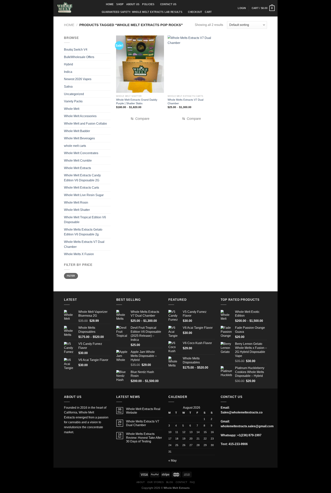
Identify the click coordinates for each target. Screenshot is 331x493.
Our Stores (155, 482)
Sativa (68, 86)
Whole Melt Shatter (77, 209)
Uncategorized (74, 94)
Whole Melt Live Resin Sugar (84, 195)
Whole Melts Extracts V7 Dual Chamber (84, 244)
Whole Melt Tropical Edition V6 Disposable (85, 220)
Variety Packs (73, 101)
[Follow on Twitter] (81, 442)
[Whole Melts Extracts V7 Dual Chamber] (191, 64)
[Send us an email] (88, 442)
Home (110, 4)
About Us (132, 4)
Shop (120, 4)
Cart (208, 12)
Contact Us (168, 4)
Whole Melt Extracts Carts (81, 187)
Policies (148, 4)
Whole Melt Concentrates (81, 153)
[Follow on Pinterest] (95, 442)
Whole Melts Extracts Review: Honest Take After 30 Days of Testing (144, 437)
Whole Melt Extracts (77, 168)
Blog (169, 482)
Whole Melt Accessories (80, 116)
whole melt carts (75, 145)
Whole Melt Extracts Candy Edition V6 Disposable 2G (82, 178)
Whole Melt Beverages (79, 138)
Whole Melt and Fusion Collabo (85, 123)
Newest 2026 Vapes (77, 79)
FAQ (192, 482)
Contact (181, 482)
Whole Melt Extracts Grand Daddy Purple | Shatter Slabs (136, 101)
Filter (71, 275)
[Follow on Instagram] (74, 442)
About (140, 482)
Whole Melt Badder (77, 131)
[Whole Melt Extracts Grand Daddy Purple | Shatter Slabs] (140, 64)
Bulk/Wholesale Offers (79, 57)
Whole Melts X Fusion (79, 254)
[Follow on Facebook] (67, 442)
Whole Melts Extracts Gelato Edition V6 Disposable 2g (83, 232)
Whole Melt (71, 108)
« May (172, 460)
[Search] (101, 4)
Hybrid (68, 64)
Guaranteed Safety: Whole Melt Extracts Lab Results (142, 12)
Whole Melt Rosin (76, 202)
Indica (68, 71)
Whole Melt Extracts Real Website (143, 410)
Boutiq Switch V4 (75, 49)
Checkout (195, 12)
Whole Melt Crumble (78, 160)
